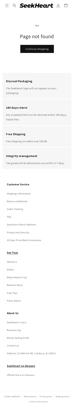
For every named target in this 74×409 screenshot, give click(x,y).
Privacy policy (46, 396)
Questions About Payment (21, 224)
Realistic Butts (15, 285)
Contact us (13, 345)
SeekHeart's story (16, 322)
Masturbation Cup (17, 277)
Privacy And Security (18, 232)
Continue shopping (37, 49)
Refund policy (30, 396)
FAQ (9, 216)
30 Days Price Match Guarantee (24, 240)
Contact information (38, 401)
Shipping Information (19, 193)
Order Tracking (15, 209)
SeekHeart (15, 396)
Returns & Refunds (17, 201)
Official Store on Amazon (20, 375)
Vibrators (12, 261)
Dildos (10, 269)
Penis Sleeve (14, 300)
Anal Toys (12, 293)
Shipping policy (63, 396)
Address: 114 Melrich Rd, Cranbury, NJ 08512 (31, 353)
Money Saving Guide (18, 337)
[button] (7, 5)
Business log (14, 330)
